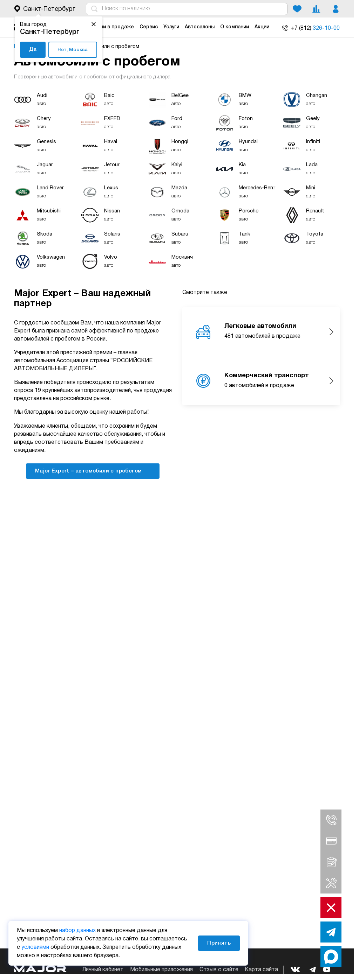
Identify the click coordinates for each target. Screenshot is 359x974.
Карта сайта (261, 969)
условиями (35, 947)
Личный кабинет (102, 969)
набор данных (77, 930)
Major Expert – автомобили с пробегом (89, 471)
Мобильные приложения (161, 969)
